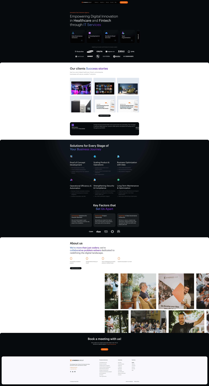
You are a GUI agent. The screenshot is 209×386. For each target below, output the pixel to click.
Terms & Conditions (129, 381)
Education (119, 362)
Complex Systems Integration (104, 365)
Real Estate (120, 368)
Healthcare (120, 365)
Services (96, 2)
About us (107, 2)
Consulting (120, 370)
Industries (102, 2)
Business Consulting (102, 364)
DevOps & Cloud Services (103, 370)
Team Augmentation (102, 376)
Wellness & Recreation (122, 373)
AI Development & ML (103, 362)
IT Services (120, 367)
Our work (111, 2)
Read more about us (76, 268)
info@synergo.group (73, 367)
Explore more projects (104, 115)
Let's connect (104, 349)
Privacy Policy (136, 381)
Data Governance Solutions (104, 368)
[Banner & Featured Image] (81, 87)
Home (133, 362)
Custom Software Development (104, 367)
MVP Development (102, 373)
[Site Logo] (86, 2)
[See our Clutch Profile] (75, 372)
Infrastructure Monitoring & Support (105, 371)
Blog (115, 2)
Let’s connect (124, 2)
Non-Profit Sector (121, 371)
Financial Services (121, 364)
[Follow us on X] (71, 372)
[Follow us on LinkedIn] (73, 372)
